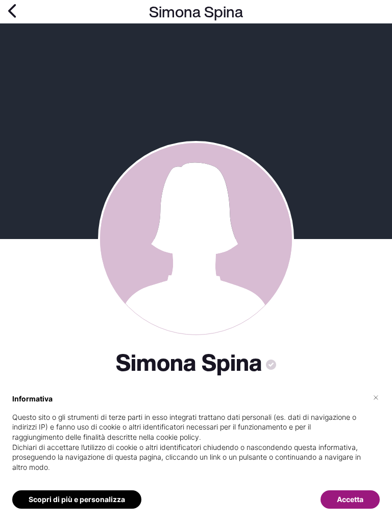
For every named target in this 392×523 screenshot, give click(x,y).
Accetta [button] (350, 499)
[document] (196, 441)
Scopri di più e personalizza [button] (77, 499)
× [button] (376, 397)
